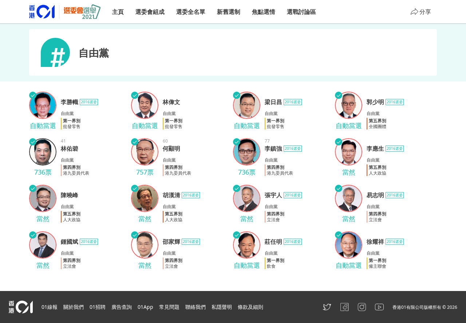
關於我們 (73, 306)
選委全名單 (190, 12)
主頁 (118, 12)
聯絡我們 (195, 306)
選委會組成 (150, 12)
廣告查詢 (121, 306)
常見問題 (169, 306)
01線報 (50, 306)
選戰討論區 (301, 12)
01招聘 (98, 306)
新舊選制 (228, 12)
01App (145, 306)
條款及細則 (250, 306)
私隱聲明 (222, 306)
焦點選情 (263, 12)
